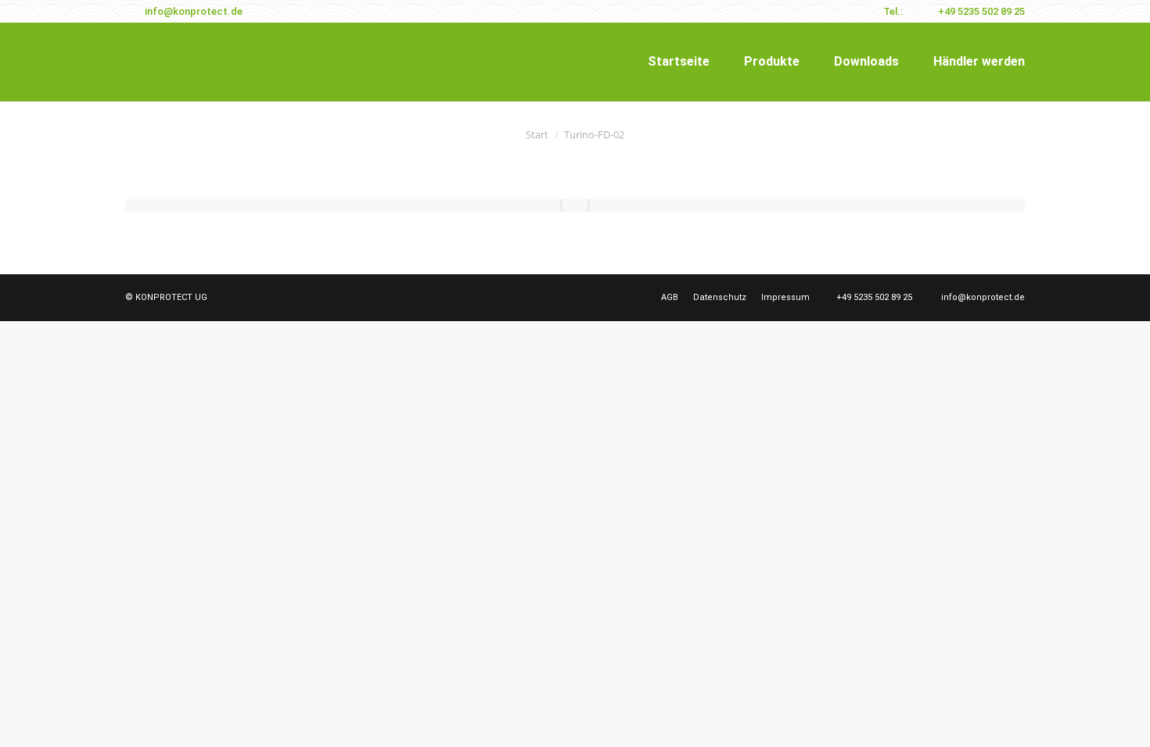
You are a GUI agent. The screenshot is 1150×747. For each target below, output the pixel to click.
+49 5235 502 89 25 (981, 11)
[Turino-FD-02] (575, 205)
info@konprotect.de (194, 11)
